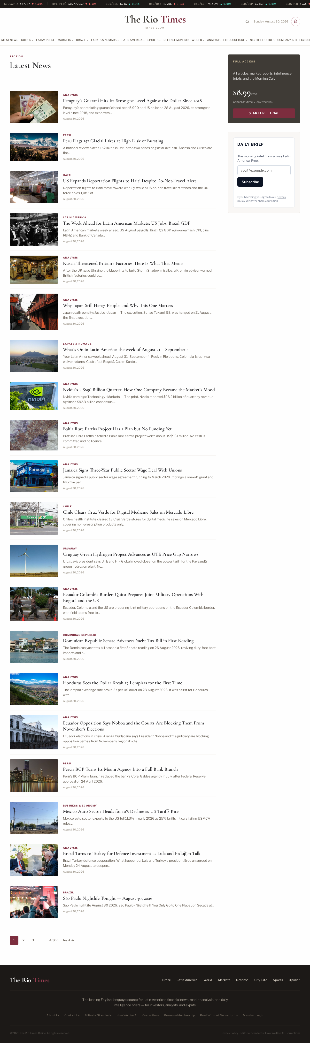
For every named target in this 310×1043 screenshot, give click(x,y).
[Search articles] (247, 21)
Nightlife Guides (262, 40)
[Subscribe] (295, 21)
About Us (53, 1015)
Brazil (81, 40)
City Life (260, 980)
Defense (242, 980)
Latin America (132, 40)
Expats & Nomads (103, 40)
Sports (152, 40)
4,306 (54, 940)
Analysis (213, 40)
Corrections (150, 1015)
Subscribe (250, 182)
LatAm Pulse (45, 40)
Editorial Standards (98, 1015)
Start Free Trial (264, 113)
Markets (64, 40)
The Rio (155, 19)
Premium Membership (179, 1015)
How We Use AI (127, 1015)
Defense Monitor (176, 40)
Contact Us (72, 1015)
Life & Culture (234, 40)
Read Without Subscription (219, 1015)
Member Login (253, 1015)
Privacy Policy (229, 1033)
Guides (26, 40)
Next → (68, 940)
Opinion (294, 980)
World (197, 40)
